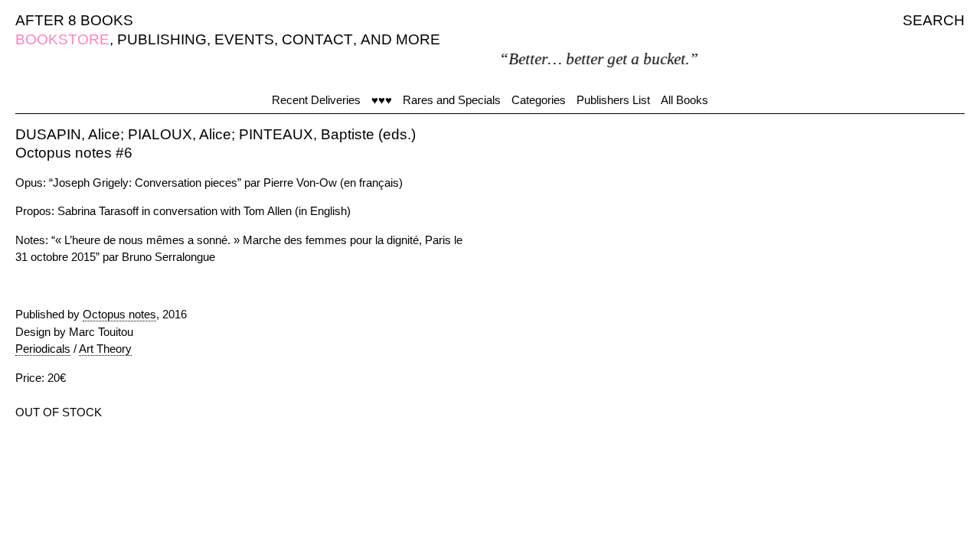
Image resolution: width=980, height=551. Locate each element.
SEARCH (934, 20)
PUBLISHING (162, 39)
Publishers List (613, 99)
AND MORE (400, 39)
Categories (538, 99)
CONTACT (317, 39)
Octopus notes (119, 314)
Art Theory (105, 348)
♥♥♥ (381, 99)
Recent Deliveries (316, 99)
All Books (684, 99)
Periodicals (42, 348)
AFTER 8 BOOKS (74, 20)
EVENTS (244, 39)
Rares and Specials (452, 99)
